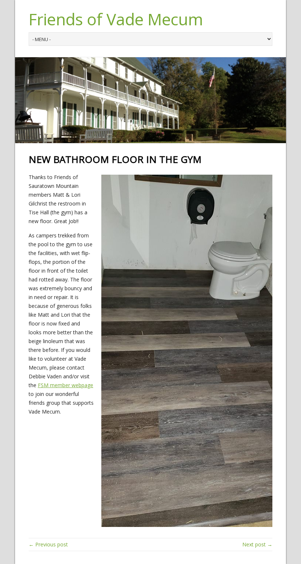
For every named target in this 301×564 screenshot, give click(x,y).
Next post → (257, 544)
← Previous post (48, 544)
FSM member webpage (65, 385)
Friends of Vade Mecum (116, 19)
